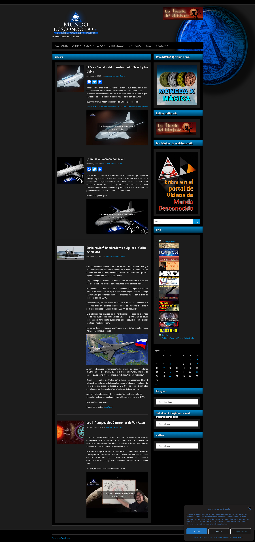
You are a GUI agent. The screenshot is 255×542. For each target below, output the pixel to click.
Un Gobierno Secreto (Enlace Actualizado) (176, 338)
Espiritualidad (135, 45)
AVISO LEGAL (238, 537)
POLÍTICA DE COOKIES (203, 537)
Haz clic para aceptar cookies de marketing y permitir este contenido (117, 127)
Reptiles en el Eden (116, 45)
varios (148, 45)
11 (164, 368)
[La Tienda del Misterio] (183, 13)
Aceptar (197, 531)
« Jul (156, 383)
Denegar (219, 531)
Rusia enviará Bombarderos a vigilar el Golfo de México (116, 249)
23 (197, 372)
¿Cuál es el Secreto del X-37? (105, 158)
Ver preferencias (241, 531)
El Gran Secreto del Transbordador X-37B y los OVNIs (117, 69)
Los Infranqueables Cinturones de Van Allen (115, 422)
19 (170, 372)
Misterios (88, 45)
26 (170, 376)
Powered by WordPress (61, 538)
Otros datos (161, 45)
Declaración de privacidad (222, 537)
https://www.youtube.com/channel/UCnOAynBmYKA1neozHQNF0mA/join (117, 106)
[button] (249, 509)
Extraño (76, 45)
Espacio (100, 45)
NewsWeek (108, 407)
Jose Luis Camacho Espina (115, 76)
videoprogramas (62, 45)
